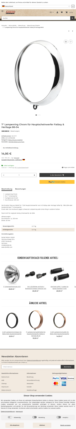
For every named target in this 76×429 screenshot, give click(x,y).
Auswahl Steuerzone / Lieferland (11, 160)
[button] (57, 12)
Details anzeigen (65, 425)
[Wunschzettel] (62, 12)
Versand (16, 158)
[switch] (10, 417)
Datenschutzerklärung (34, 360)
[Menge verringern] (4, 175)
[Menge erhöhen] (34, 175)
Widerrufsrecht (6, 390)
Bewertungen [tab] (20, 189)
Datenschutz (5, 377)
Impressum (5, 387)
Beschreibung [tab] (6, 189)
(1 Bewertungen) (14, 131)
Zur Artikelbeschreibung (10, 148)
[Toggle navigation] (2, 10)
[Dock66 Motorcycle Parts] (10, 12)
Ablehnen (42, 425)
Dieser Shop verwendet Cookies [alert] (38, 395)
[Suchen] (72, 18)
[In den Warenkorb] (2, 37)
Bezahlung (30, 377)
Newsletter (30, 383)
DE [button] (51, 12)
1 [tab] (36, 115)
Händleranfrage (32, 390)
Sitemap (4, 383)
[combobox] (35, 6)
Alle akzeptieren (14, 425)
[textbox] (35, 6)
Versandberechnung (33, 380)
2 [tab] (38, 115)
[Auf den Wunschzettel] (71, 42)
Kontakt (29, 387)
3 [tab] (39, 115)
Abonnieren (67, 367)
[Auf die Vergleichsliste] (66, 42)
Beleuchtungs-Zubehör (15, 140)
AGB (2, 380)
